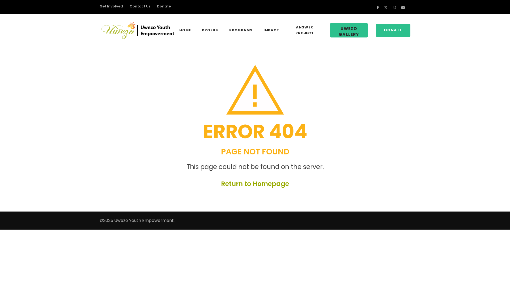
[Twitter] (386, 7)
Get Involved (111, 6)
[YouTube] (403, 7)
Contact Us (140, 6)
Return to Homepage (255, 183)
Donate (164, 6)
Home (185, 30)
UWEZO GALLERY (349, 31)
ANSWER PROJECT (304, 30)
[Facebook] (378, 7)
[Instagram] (394, 7)
